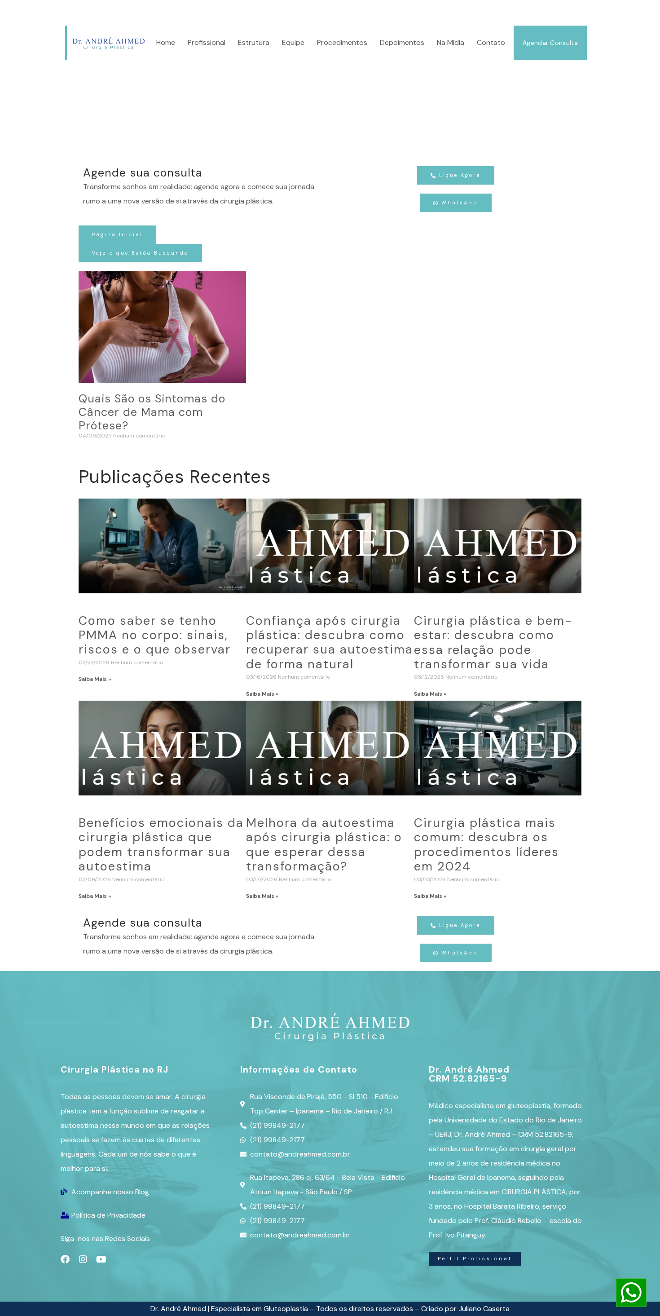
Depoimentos (402, 42)
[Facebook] (65, 1259)
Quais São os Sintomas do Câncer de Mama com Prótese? (152, 412)
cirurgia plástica (241, 12)
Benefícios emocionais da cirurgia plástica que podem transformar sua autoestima (161, 844)
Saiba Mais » (95, 679)
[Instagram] (83, 1259)
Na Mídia (450, 42)
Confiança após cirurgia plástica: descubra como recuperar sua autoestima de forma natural (329, 642)
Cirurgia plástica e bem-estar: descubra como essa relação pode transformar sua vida (493, 642)
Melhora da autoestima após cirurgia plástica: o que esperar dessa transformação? (324, 844)
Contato (491, 42)
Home (165, 42)
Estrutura (253, 42)
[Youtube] (101, 1259)
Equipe (293, 42)
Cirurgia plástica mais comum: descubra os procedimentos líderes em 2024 (486, 844)
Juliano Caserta (484, 1308)
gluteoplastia (528, 1105)
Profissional (206, 42)
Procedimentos (342, 42)
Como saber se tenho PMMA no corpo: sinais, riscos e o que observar (155, 635)
